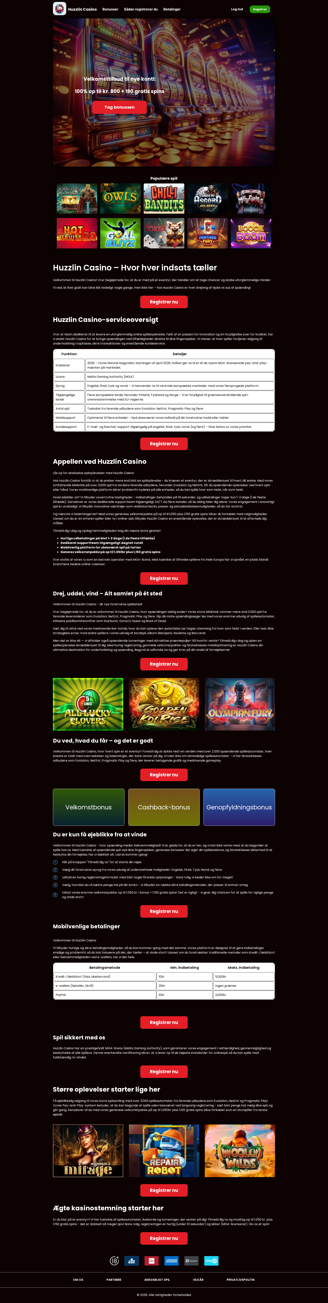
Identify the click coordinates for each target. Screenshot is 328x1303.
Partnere (113, 1280)
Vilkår (198, 1280)
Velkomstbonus (88, 807)
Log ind (237, 9)
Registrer (260, 9)
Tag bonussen (119, 107)
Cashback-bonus (164, 807)
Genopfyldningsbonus (239, 807)
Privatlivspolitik (241, 1280)
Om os (78, 1280)
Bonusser (110, 9)
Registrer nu (164, 302)
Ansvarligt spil (157, 1280)
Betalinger (172, 9)
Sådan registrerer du (141, 9)
